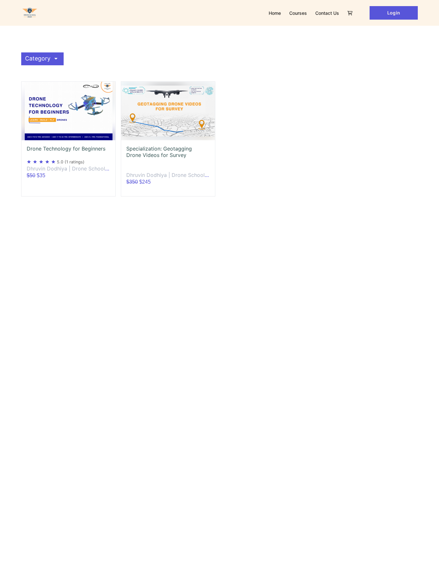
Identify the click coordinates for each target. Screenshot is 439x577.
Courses (298, 13)
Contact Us (327, 13)
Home (275, 13)
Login (393, 12)
